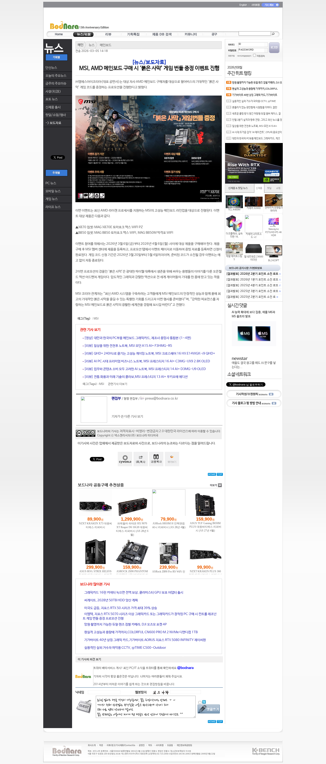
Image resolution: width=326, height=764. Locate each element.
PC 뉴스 (50, 183)
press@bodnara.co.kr (161, 398)
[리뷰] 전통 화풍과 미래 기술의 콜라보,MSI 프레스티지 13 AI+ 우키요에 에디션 (136, 377)
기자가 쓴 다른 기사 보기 (127, 416)
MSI (96, 318)
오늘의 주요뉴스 (55, 76)
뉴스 (91, 45)
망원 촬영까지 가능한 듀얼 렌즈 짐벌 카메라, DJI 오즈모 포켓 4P (125, 624)
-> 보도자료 (53, 123)
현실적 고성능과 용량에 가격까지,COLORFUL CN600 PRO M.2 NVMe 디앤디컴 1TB (141, 632)
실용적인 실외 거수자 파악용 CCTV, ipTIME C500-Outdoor (125, 648)
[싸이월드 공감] (125, 459)
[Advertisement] (189, 20)
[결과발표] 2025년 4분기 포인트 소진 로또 (253, 285)
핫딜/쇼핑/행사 (55, 115)
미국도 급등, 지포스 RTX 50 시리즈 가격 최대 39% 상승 (120, 608)
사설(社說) (53, 91)
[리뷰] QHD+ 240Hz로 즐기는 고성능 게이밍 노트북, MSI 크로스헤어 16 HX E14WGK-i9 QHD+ (149, 353)
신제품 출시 (53, 107)
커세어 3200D (254, 208)
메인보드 (105, 45)
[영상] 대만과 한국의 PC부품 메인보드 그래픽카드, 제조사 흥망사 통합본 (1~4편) (137, 338)
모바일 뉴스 (53, 191)
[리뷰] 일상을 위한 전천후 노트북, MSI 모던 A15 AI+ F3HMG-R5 (128, 346)
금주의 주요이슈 (55, 83)
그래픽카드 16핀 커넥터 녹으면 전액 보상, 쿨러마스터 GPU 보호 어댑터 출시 (133, 592)
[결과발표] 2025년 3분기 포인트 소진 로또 (253, 291)
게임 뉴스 (51, 199)
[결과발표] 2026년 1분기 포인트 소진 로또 (253, 279)
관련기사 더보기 (117, 384)
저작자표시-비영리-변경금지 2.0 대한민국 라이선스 (154, 431)
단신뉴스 (51, 68)
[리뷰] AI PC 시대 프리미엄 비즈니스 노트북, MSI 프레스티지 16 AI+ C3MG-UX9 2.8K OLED (147, 361)
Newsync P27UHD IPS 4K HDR (273, 232)
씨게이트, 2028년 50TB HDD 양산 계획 (111, 600)
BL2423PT (273, 260)
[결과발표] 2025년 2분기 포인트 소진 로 (252, 297)
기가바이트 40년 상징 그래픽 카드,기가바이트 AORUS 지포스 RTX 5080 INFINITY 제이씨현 (145, 640)
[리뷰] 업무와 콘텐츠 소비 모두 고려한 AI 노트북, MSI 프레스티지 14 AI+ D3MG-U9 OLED (145, 369)
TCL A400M (234, 209)
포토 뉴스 (51, 99)
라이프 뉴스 (53, 207)
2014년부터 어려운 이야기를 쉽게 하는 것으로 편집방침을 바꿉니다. (134, 684)
